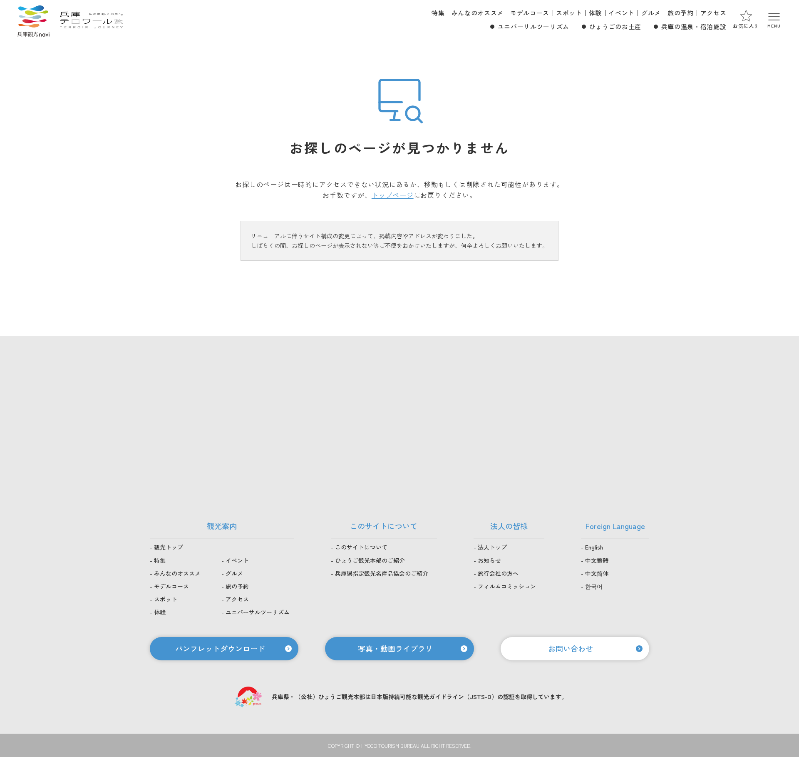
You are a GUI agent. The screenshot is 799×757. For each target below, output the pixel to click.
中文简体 (596, 573)
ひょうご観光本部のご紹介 (370, 560)
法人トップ (492, 547)
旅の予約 (680, 12)
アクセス (713, 12)
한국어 (594, 586)
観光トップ (168, 547)
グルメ (651, 12)
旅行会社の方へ (498, 573)
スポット (569, 12)
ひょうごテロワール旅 (91, 20)
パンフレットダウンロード (220, 648)
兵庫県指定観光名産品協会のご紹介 (381, 573)
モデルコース (529, 12)
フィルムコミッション (507, 586)
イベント (621, 12)
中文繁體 (596, 560)
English (594, 547)
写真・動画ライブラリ (395, 648)
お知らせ (489, 560)
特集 (438, 12)
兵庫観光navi (33, 20)
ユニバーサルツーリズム (533, 26)
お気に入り (746, 25)
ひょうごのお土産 (615, 26)
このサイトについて (361, 547)
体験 (595, 12)
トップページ (393, 195)
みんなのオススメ (478, 12)
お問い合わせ (570, 648)
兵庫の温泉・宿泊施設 (693, 26)
